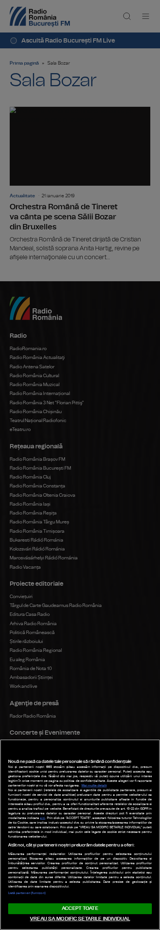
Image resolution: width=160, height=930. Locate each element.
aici (42, 818)
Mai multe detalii (94, 785)
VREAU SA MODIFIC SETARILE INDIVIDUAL (80, 918)
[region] (80, 834)
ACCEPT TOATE (80, 908)
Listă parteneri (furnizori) (26, 893)
